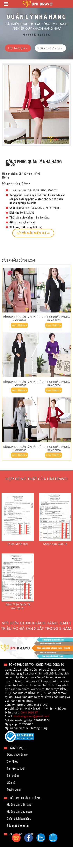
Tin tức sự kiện (16, 768)
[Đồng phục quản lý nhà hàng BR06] (54, 419)
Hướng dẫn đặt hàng (19, 804)
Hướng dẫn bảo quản (19, 811)
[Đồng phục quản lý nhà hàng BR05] (19, 419)
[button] (53, 837)
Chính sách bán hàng (19, 818)
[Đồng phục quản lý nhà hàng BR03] (19, 355)
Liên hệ (11, 782)
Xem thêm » (19, 325)
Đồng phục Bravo (17, 754)
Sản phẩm (13, 775)
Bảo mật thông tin (18, 826)
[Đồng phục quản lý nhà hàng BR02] (54, 290)
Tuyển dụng (14, 789)
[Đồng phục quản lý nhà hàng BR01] (19, 290)
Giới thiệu (12, 761)
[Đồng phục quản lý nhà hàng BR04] (54, 355)
